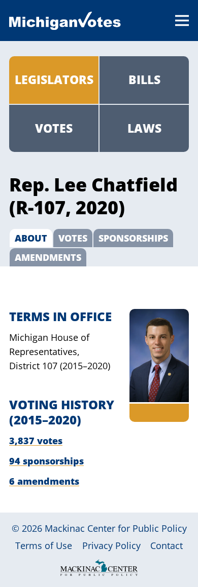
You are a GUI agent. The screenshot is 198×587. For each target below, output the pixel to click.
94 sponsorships (46, 461)
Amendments (48, 257)
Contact (166, 545)
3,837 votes (35, 441)
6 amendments (44, 481)
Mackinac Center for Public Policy (116, 528)
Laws (144, 128)
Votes (54, 128)
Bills (144, 79)
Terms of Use (43, 545)
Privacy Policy (111, 545)
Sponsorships (133, 238)
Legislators (54, 79)
